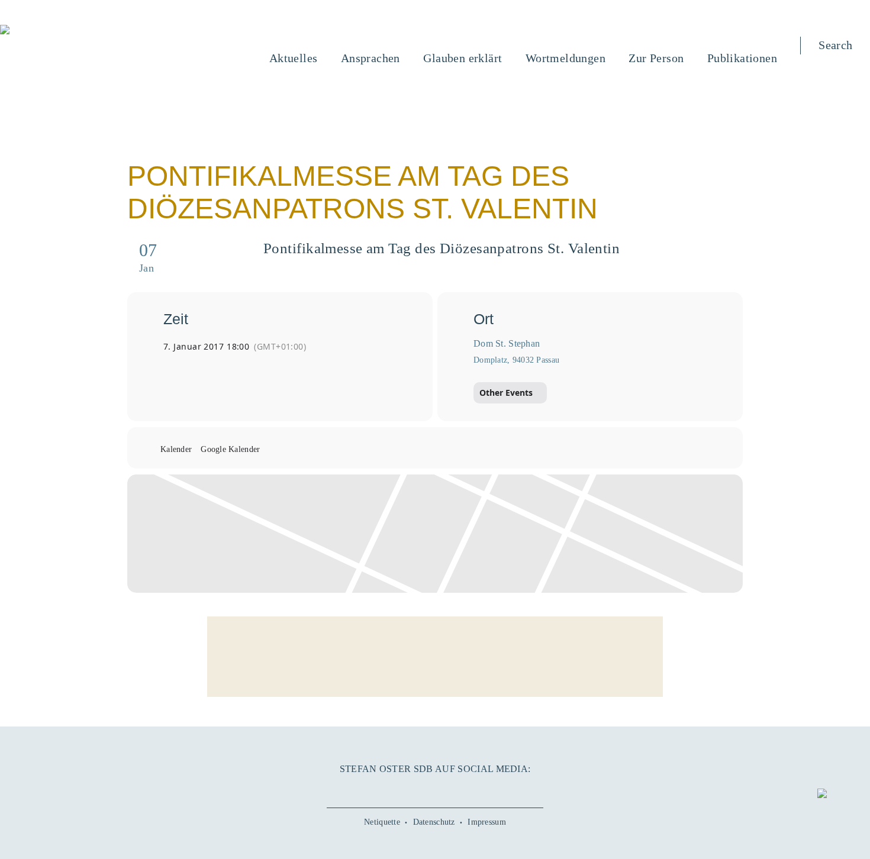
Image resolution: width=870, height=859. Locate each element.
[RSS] (482, 789)
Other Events (506, 392)
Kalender (176, 449)
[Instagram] (435, 789)
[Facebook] (387, 789)
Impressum (487, 822)
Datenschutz (434, 822)
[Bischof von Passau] (76, 31)
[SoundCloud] (459, 789)
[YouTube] (411, 789)
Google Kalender (230, 449)
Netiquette (382, 822)
